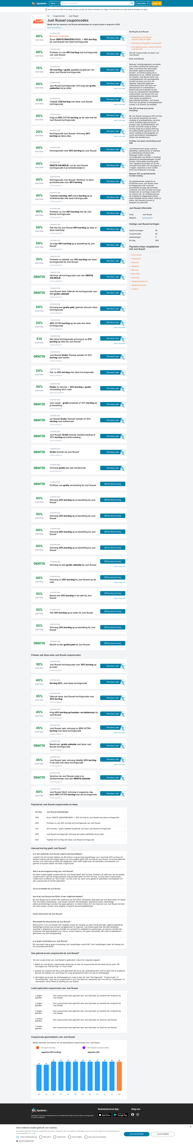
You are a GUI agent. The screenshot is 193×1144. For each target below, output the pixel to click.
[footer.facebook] (132, 1114)
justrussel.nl (147, 218)
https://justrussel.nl (54, 27)
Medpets (135, 266)
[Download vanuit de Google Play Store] (120, 1115)
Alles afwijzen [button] (163, 1134)
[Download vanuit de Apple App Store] (104, 1115)
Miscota (134, 270)
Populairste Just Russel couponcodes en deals (141, 38)
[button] (68, 1141)
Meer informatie (119, 88)
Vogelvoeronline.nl (139, 281)
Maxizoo (135, 262)
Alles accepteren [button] (137, 1134)
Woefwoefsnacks (138, 285)
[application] (79, 1076)
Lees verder (32, 1133)
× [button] (190, 1127)
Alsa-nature (136, 255)
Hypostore (136, 258)
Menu (53, 3)
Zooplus (134, 289)
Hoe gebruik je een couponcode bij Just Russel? (146, 48)
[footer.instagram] (137, 1114)
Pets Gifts (135, 274)
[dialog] (96, 1134)
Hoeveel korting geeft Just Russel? (146, 43)
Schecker (135, 277)
